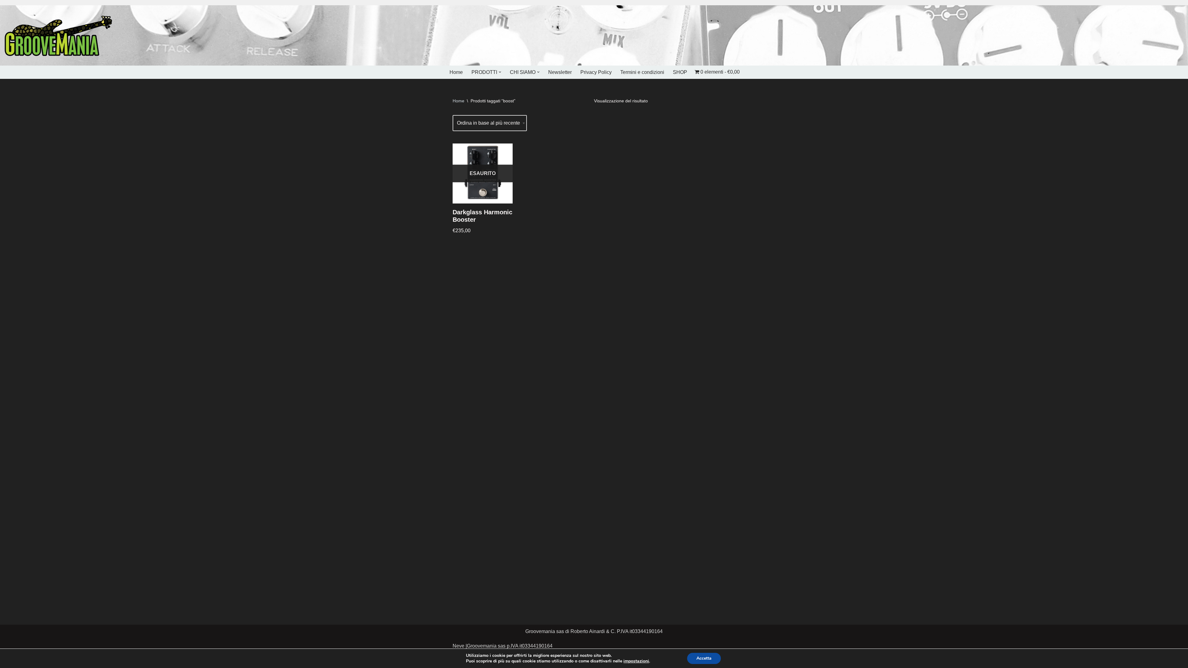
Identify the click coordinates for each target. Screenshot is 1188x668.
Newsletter (560, 72)
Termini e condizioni (642, 72)
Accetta (704, 658)
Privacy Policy (596, 72)
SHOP (680, 72)
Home (456, 72)
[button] (500, 72)
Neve (458, 646)
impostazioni (636, 661)
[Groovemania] (59, 35)
